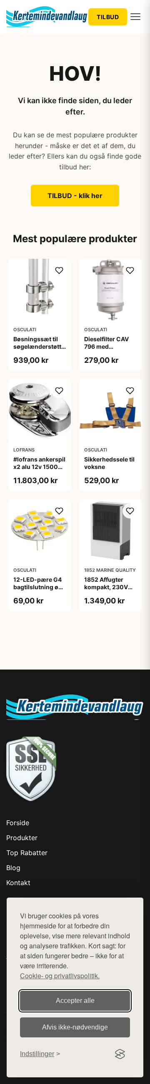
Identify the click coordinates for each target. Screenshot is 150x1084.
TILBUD (108, 16)
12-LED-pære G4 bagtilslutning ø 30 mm (37, 587)
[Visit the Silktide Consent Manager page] (120, 1054)
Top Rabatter (27, 852)
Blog (13, 867)
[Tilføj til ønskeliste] (59, 270)
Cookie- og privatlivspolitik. (60, 975)
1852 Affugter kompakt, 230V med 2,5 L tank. (106, 587)
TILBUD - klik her (75, 195)
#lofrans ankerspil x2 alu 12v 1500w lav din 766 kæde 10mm (39, 471)
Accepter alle (75, 1000)
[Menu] (135, 16)
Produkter (22, 837)
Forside (17, 823)
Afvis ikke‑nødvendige (75, 1027)
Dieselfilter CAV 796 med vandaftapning (106, 346)
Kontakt (18, 882)
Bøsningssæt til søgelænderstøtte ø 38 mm (39, 346)
